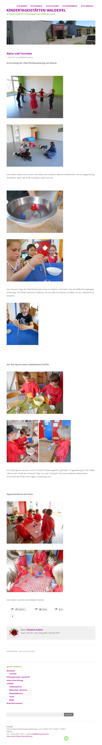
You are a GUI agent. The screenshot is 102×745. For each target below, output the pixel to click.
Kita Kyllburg (52, 6)
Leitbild (10, 684)
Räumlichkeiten (16, 693)
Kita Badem (22, 6)
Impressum (11, 736)
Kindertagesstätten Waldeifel (36, 10)
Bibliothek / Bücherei (18, 690)
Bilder (11, 700)
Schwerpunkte (15, 687)
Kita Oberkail (87, 6)
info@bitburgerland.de (40, 734)
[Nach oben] (66, 738)
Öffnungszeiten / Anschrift (18, 677)
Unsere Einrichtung (15, 680)
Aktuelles (11, 671)
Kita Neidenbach (69, 6)
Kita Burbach (36, 6)
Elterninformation (14, 703)
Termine (12, 674)
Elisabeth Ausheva (35, 630)
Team (11, 697)
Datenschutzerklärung (24, 736)
